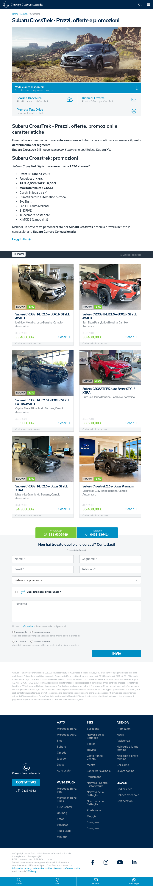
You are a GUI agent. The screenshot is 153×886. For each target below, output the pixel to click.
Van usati (62, 824)
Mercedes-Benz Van (66, 790)
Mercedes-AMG (66, 734)
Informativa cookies (42, 868)
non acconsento (42, 632)
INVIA (116, 653)
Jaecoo (61, 758)
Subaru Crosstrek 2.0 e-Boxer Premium (108, 486)
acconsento (21, 632)
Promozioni (124, 728)
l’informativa (27, 626)
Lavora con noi (126, 770)
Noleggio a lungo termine (127, 748)
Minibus (62, 836)
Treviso (91, 749)
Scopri (62, 337)
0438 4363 (29, 790)
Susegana (93, 728)
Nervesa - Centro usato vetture (97, 784)
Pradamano (94, 776)
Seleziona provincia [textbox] (28, 580)
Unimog (62, 812)
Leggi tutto (19, 239)
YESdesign (31, 871)
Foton (61, 818)
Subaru (24, 14)
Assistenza (123, 740)
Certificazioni (125, 801)
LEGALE (122, 782)
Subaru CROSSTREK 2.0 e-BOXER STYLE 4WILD (42, 316)
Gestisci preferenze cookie (67, 868)
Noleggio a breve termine (127, 757)
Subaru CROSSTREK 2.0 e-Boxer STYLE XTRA (108, 390)
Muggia (91, 816)
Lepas (60, 764)
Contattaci (26, 782)
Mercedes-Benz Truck (66, 799)
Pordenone (94, 810)
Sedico (91, 743)
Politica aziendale (128, 795)
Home (15, 14)
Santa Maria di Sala (99, 770)
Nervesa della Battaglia (95, 736)
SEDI (90, 722)
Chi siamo (123, 764)
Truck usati (64, 830)
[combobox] (76, 580)
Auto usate (64, 770)
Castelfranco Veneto (95, 757)
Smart (60, 740)
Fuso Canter (64, 806)
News (120, 734)
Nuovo (19, 254)
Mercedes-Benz (66, 728)
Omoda (61, 752)
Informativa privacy (21, 868)
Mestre (91, 764)
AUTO (61, 722)
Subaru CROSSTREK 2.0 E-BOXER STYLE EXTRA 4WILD (42, 402)
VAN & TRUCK (66, 782)
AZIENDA (123, 722)
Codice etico (124, 789)
